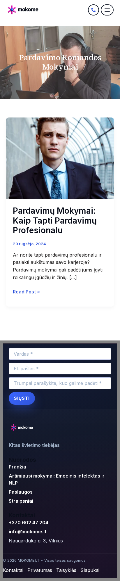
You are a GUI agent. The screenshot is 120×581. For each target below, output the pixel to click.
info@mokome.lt (27, 532)
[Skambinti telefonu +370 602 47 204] (93, 9)
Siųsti (22, 398)
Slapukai (89, 570)
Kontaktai (13, 570)
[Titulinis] (46, 9)
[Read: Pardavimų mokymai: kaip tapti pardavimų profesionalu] (60, 158)
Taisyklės (66, 570)
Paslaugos (21, 492)
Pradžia (17, 467)
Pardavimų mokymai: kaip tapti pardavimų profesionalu (55, 220)
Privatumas (39, 570)
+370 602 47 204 (28, 522)
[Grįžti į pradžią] (23, 428)
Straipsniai (21, 501)
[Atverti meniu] (107, 9)
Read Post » (26, 291)
